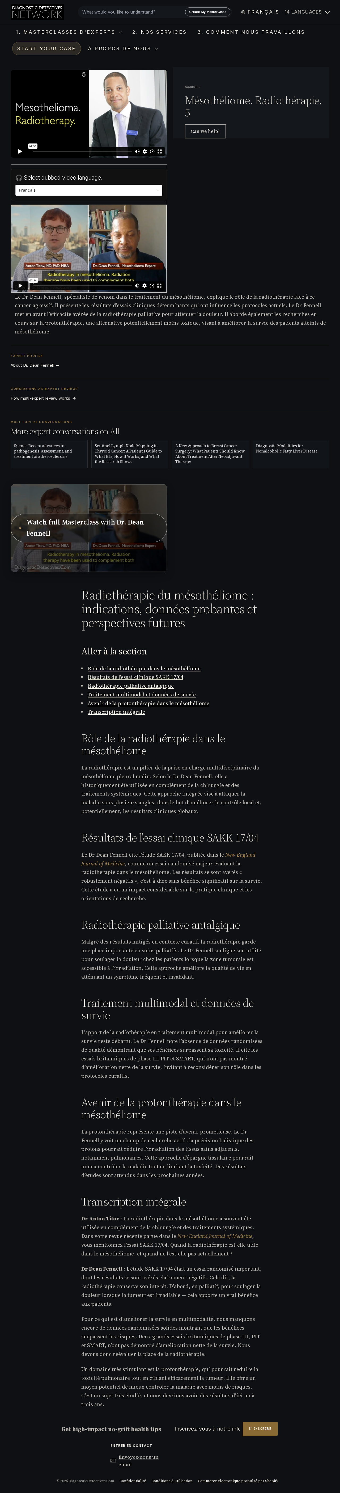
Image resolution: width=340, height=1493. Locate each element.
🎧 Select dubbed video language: (59, 177)
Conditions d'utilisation (172, 1480)
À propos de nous (121, 48)
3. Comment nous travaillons (251, 32)
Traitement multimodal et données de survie (142, 694)
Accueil (191, 87)
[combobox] (155, 12)
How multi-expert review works (43, 398)
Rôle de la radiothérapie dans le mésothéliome (144, 668)
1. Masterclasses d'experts (67, 32)
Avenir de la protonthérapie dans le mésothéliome (148, 703)
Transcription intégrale (116, 712)
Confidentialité (133, 1480)
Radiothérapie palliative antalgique (131, 686)
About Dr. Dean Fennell (35, 365)
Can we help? (205, 131)
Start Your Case (46, 48)
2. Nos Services (159, 32)
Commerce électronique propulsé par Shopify (238, 1480)
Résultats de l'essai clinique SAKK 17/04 (135, 677)
